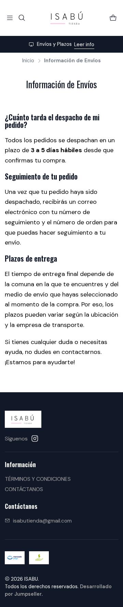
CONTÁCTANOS (24, 489)
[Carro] (113, 18)
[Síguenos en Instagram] (35, 439)
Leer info (84, 44)
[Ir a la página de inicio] (67, 18)
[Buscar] (21, 18)
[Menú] (10, 18)
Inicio (28, 60)
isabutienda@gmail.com (42, 520)
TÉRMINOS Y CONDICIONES (38, 479)
